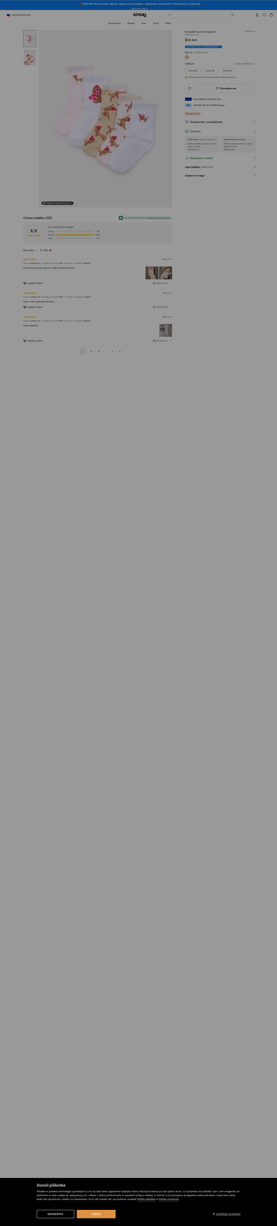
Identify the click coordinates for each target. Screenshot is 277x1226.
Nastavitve (55, 1214)
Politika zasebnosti (169, 1199)
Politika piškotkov (146, 1199)
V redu (96, 1214)
